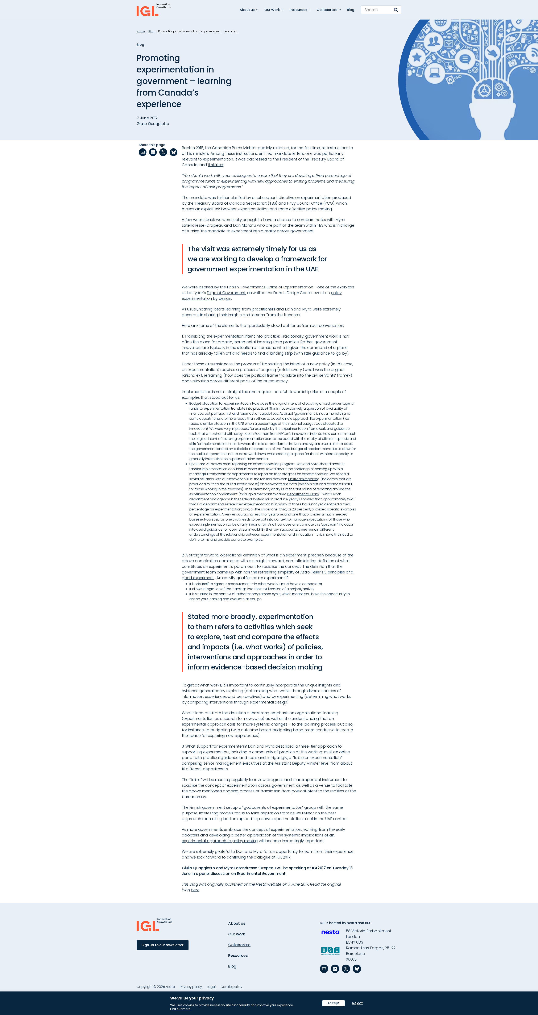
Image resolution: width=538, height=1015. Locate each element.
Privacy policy (191, 986)
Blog (350, 9)
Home (141, 31)
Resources (238, 955)
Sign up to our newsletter (162, 945)
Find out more (180, 1009)
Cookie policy (231, 986)
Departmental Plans (303, 494)
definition (318, 566)
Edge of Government (226, 292)
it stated (215, 164)
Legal (211, 986)
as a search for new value (239, 718)
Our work (236, 934)
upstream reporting (303, 479)
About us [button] (247, 9)
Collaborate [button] (327, 9)
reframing (213, 375)
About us (236, 923)
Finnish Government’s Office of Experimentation (270, 287)
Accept (333, 1003)
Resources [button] (298, 9)
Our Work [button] (272, 9)
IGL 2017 (283, 857)
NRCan (283, 433)
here (195, 890)
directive (286, 197)
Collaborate (239, 944)
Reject (357, 1003)
